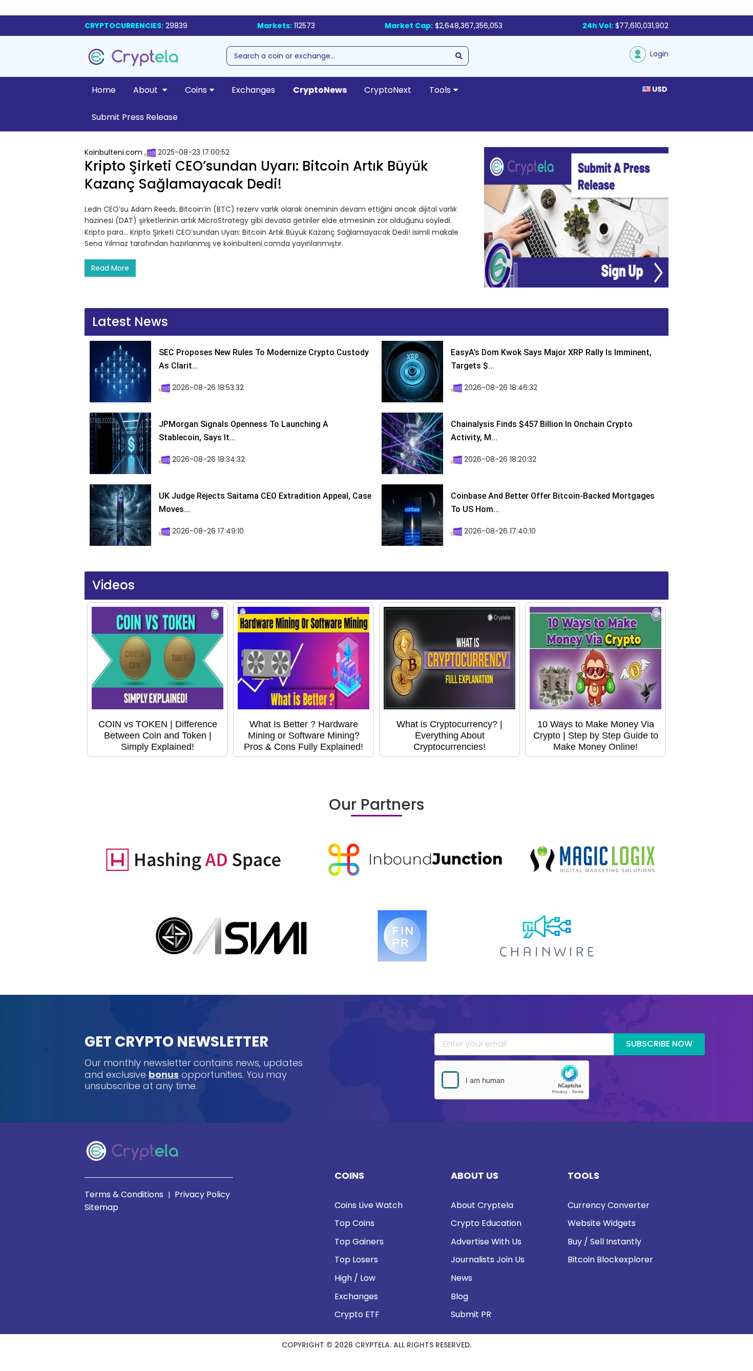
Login (657, 54)
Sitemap (101, 1207)
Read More (110, 268)
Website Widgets (602, 1223)
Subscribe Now (659, 1044)
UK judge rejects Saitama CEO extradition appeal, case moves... (265, 502)
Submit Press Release (135, 117)
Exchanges (253, 90)
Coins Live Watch (368, 1205)
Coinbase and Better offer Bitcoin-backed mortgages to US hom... (553, 502)
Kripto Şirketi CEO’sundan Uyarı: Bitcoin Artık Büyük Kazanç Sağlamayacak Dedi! (256, 175)
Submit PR (471, 1314)
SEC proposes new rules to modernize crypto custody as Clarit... (264, 359)
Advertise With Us (486, 1241)
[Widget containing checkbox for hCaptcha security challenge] (511, 1079)
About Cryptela (482, 1205)
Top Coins (354, 1223)
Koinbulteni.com (113, 152)
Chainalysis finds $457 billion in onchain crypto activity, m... (542, 430)
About (146, 90)
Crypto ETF (357, 1314)
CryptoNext (387, 90)
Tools (440, 90)
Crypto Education (486, 1223)
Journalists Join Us (488, 1259)
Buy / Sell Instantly (604, 1241)
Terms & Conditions (124, 1194)
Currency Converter (609, 1205)
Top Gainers (359, 1241)
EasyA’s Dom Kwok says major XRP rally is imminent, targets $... (551, 359)
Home (104, 90)
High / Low (354, 1278)
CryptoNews (320, 90)
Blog (459, 1296)
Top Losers (356, 1259)
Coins (196, 90)
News (461, 1278)
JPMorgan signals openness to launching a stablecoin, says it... (243, 430)
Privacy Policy (202, 1194)
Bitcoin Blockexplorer (610, 1259)
